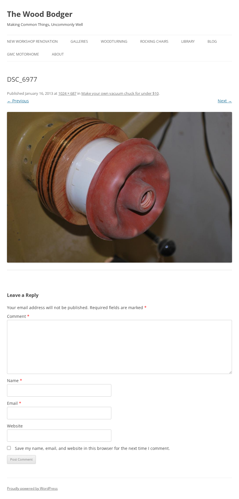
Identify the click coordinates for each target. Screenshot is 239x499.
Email (14, 403)
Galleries (79, 41)
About (58, 54)
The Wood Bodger (40, 14)
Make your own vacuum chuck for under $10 (120, 93)
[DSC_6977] (119, 187)
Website (15, 426)
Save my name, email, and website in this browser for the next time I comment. (92, 448)
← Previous (18, 101)
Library (188, 41)
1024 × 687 (67, 93)
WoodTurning (114, 41)
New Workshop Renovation (32, 41)
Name (14, 380)
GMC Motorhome (23, 54)
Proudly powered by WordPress (32, 488)
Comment (18, 316)
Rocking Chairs (154, 41)
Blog (212, 41)
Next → (225, 101)
